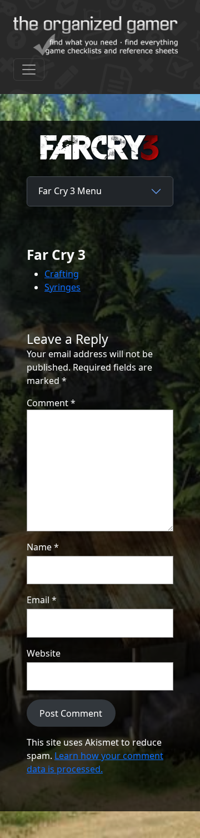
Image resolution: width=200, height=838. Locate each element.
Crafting (61, 274)
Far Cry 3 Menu (70, 191)
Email (42, 600)
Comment (51, 403)
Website (44, 653)
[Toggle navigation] (28, 69)
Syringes (62, 287)
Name (43, 547)
